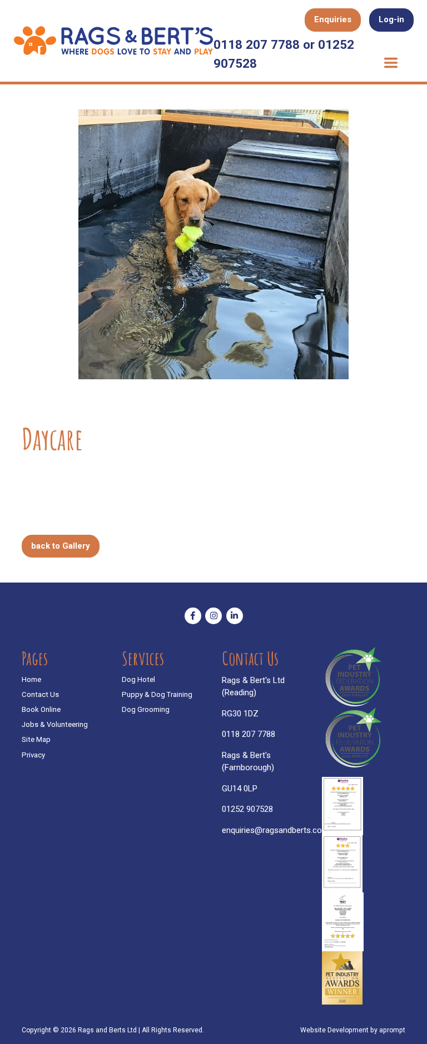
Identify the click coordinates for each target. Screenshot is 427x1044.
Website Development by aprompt (352, 1030)
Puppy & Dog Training (157, 694)
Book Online (41, 709)
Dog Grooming (146, 709)
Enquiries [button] (332, 19)
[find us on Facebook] (193, 616)
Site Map (36, 739)
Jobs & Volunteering (55, 724)
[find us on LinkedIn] (234, 616)
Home (31, 679)
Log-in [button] (391, 19)
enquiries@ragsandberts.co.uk (277, 830)
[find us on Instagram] (213, 616)
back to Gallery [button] (60, 546)
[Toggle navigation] (390, 63)
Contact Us (40, 694)
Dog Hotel (138, 679)
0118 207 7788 (248, 734)
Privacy (33, 755)
